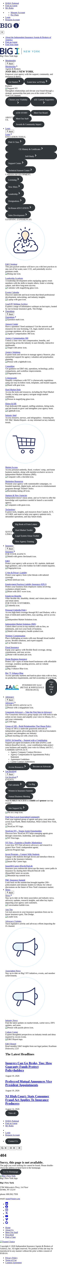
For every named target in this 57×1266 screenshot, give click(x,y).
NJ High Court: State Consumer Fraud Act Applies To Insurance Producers (27, 1100)
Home (7, 1227)
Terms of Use (11, 1260)
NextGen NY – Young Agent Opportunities (23, 831)
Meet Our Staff (11, 1232)
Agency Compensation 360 (16, 338)
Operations (9, 311)
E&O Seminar (11, 264)
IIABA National (12, 3)
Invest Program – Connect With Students (22, 854)
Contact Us (13, 1141)
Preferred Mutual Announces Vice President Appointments (28, 1083)
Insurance (9, 546)
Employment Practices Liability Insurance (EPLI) (26, 584)
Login (7, 17)
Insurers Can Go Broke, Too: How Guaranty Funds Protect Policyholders (28, 1066)
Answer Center (11, 324)
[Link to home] (20, 54)
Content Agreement (13, 1262)
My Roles (9, 8)
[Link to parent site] (10, 27)
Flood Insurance (12, 647)
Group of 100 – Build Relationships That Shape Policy (28, 726)
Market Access (11, 467)
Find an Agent (11, 6)
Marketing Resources (14, 481)
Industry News (11, 1020)
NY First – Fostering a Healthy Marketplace (23, 842)
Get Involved (10, 771)
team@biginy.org (13, 1199)
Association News (13, 971)
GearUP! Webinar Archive (16, 304)
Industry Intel (10, 415)
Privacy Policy (11, 1258)
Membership (10, 60)
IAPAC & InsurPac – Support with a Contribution (26, 740)
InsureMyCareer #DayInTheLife (19, 866)
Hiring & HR (10, 404)
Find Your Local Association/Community (22, 817)
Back (10, 64)
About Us (9, 1230)
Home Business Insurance (16, 659)
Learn (7, 128)
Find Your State (11, 44)
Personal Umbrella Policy (16, 610)
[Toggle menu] (12, 1148)
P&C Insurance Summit (15, 880)
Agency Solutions (12, 352)
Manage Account (18, 12)
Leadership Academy (14, 278)
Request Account (12, 20)
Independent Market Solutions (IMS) (20, 624)
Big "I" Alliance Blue (14, 673)
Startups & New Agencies (16, 495)
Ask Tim (9, 909)
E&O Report (10, 1044)
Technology (10, 509)
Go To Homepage (10, 1172)
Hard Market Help (13, 389)
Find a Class (10, 1237)
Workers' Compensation (15, 636)
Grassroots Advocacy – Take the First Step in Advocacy (28, 712)
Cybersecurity (11, 378)
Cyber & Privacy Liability (16, 572)
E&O (7, 561)
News (7, 889)
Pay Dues (15, 15)
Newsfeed (9, 1235)
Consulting (9, 366)
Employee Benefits (13, 596)
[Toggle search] (4, 1148)
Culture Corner (11, 1032)
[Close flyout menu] (2, 32)
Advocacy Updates (13, 921)
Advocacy (9, 697)
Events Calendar (12, 292)
